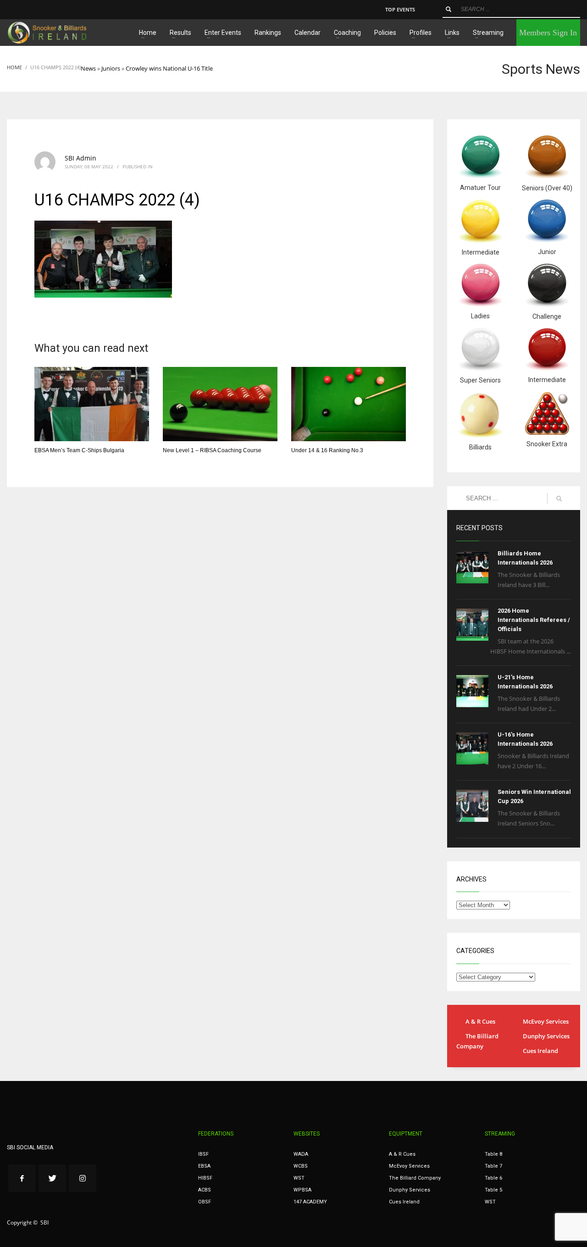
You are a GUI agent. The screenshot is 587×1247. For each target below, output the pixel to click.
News (88, 68)
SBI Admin (80, 158)
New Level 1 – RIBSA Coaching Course (212, 450)
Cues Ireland (540, 1051)
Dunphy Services (546, 1036)
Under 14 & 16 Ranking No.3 (327, 450)
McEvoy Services (546, 1021)
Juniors (110, 68)
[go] (448, 9)
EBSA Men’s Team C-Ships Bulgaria (79, 450)
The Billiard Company (477, 1041)
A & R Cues (480, 1021)
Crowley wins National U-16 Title (169, 68)
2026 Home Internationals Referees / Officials (534, 619)
